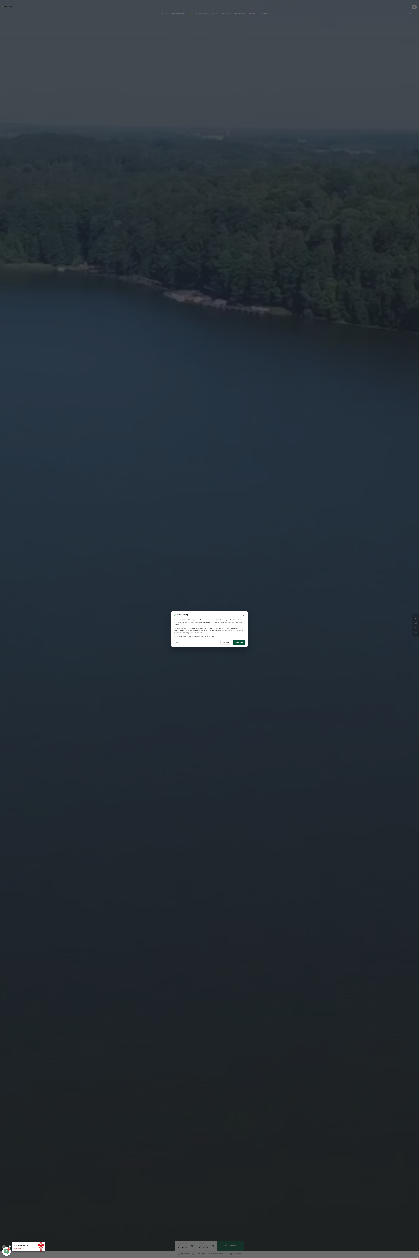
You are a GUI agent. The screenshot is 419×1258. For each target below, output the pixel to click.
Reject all (177, 642)
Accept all (239, 642)
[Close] (243, 615)
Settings (226, 642)
